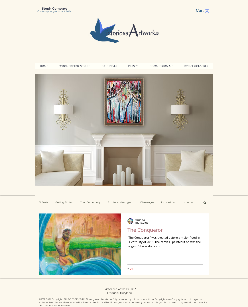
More (186, 202)
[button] (203, 10)
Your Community (90, 202)
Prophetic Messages (119, 202)
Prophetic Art (168, 202)
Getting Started (64, 202)
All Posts (43, 202)
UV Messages (146, 202)
